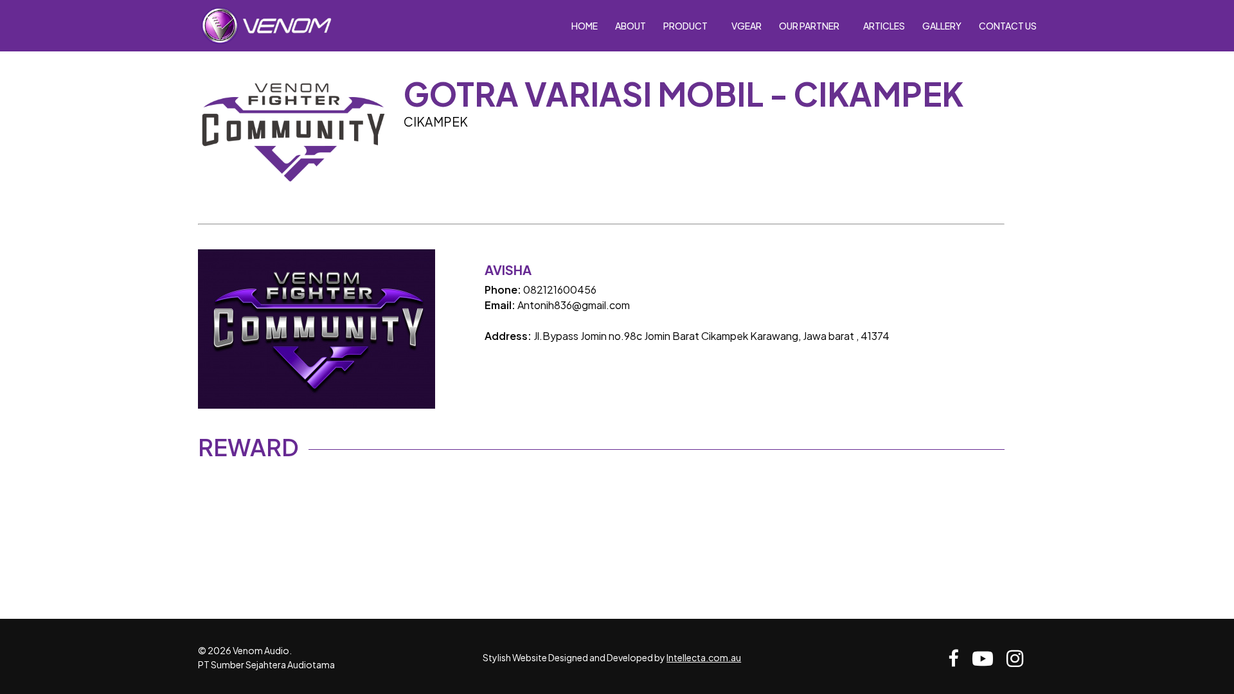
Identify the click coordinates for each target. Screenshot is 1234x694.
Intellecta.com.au (703, 657)
